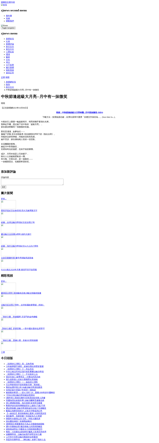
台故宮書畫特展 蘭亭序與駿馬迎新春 (17, 258)
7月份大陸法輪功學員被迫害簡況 (20, 395)
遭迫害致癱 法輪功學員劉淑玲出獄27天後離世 (26, 408)
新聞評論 (10, 44)
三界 (3, 352)
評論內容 (5, 177)
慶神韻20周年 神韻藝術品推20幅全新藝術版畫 (21, 293)
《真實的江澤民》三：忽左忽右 (20, 369)
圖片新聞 (10, 67)
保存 (3, 187)
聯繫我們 (10, 21)
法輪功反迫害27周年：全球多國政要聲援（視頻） (23, 305)
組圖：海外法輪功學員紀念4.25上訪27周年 (19, 246)
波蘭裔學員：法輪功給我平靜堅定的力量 (24, 434)
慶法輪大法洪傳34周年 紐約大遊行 (16, 234)
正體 (3, 77)
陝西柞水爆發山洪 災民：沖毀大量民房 (23, 419)
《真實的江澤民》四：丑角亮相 (20, 364)
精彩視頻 (10, 70)
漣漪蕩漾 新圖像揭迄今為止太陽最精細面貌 (25, 424)
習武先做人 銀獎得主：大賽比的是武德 (23, 377)
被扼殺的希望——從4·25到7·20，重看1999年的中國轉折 (30, 392)
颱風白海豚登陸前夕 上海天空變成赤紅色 (24, 411)
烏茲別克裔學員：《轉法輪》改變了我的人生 (26, 440)
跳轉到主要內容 (8, 2)
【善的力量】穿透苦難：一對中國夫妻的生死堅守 (23, 328)
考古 (8, 62)
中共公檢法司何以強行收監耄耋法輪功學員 (25, 372)
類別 (8, 85)
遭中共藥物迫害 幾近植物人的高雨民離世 (24, 426)
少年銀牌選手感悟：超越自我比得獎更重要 (25, 366)
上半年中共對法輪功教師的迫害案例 (22, 437)
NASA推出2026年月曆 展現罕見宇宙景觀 (19, 270)
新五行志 (10, 49)
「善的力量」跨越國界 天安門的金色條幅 (19, 317)
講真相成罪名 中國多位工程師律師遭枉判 (24, 429)
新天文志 (10, 47)
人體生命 (10, 52)
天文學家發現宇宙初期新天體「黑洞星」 (24, 385)
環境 (8, 54)
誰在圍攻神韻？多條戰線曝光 (19, 421)
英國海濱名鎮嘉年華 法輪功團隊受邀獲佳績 (25, 400)
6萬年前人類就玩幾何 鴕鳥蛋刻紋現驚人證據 (25, 398)
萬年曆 (9, 16)
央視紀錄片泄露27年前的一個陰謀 (21, 390)
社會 (8, 41)
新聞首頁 (10, 39)
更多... (3, 199)
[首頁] (4, 5)
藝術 (8, 57)
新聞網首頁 (11, 82)
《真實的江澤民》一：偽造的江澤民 (22, 382)
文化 (8, 60)
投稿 (8, 18)
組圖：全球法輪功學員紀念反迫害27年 (18, 222)
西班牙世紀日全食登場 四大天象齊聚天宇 (19, 210)
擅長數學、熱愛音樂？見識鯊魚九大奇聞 (24, 416)
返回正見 (10, 73)
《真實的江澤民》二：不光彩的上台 (22, 374)
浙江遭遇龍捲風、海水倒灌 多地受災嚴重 (24, 403)
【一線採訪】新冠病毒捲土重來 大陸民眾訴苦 (26, 413)
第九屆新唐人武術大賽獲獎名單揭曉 (22, 379)
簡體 (7, 77)
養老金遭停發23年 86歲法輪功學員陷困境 (24, 387)
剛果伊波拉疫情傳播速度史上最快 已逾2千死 (25, 406)
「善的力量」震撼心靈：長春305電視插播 (19, 340)
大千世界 (10, 65)
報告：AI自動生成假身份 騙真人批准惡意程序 (26, 432)
